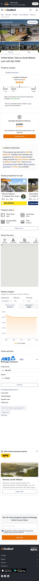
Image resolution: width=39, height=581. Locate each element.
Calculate (19, 385)
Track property (32, 22)
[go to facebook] (5, 576)
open (35, 3)
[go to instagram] (2, 576)
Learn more (19, 491)
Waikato (15, 14)
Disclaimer (4, 415)
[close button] (1, 3)
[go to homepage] (10, 9)
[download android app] (20, 571)
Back (2, 14)
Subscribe (19, 537)
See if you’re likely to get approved (12, 408)
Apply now (5, 412)
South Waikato (24, 14)
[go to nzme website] (34, 549)
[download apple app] (7, 571)
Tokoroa (32, 14)
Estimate (8, 14)
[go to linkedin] (8, 576)
